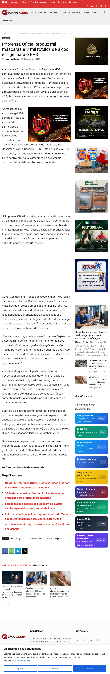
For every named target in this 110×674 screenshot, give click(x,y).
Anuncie (52, 2)
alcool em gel (16, 538)
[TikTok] (96, 6)
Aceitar (89, 668)
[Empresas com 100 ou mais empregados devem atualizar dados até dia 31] (81, 363)
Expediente (62, 2)
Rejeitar (55, 668)
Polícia (85, 12)
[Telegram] (18, 551)
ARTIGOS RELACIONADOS (16, 565)
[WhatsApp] (106, 6)
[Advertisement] (36, 188)
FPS (26, 538)
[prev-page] (4, 603)
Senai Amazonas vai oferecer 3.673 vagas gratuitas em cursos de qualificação (91, 335)
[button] (104, 12)
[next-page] (8, 603)
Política (76, 12)
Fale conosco (74, 2)
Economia (65, 12)
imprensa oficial (37, 538)
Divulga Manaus (85, 415)
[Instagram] (87, 6)
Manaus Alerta (12, 59)
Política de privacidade (37, 2)
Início (24, 2)
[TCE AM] (91, 51)
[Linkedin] (92, 6)
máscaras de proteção (55, 538)
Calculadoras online (86, 459)
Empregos (7, 21)
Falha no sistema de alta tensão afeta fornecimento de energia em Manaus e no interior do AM (12, 592)
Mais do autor (40, 565)
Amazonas (53, 12)
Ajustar (20, 668)
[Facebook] (82, 6)
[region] (55, 659)
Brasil (94, 12)
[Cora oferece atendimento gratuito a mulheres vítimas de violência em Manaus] (60, 578)
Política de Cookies (21, 660)
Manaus (42, 12)
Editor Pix (82, 428)
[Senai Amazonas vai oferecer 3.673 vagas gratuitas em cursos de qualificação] (36, 578)
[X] (101, 6)
